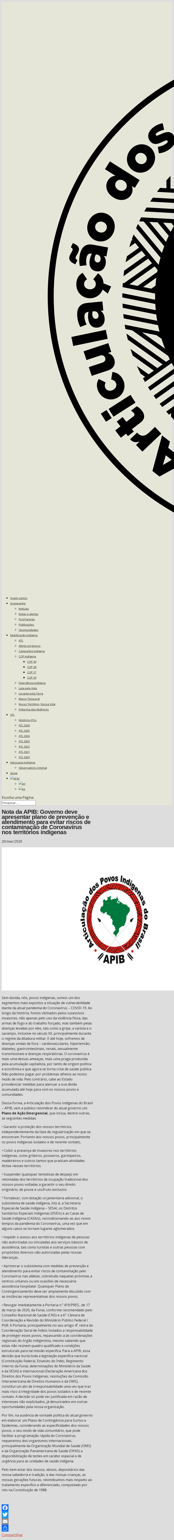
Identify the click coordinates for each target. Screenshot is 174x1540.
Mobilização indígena (24, 635)
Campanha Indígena (32, 651)
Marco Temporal (29, 699)
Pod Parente (27, 619)
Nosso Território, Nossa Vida (37, 704)
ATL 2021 (24, 752)
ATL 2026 (24, 725)
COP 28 (31, 667)
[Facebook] (47, 1507)
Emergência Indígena (32, 683)
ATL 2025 (24, 731)
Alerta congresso (30, 646)
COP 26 (31, 678)
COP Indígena (27, 656)
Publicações (26, 624)
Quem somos (18, 598)
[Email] (47, 1521)
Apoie (14, 773)
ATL (21, 640)
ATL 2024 (24, 736)
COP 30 (31, 662)
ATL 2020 (24, 757)
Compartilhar (12, 1535)
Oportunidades (28, 630)
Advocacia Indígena (22, 762)
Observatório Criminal (33, 768)
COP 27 (31, 672)
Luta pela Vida (28, 688)
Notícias (24, 609)
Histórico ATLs (27, 720)
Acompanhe (18, 603)
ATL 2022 (24, 746)
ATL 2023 (24, 741)
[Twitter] (47, 1514)
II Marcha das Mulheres (34, 709)
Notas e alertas (28, 614)
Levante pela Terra (31, 693)
